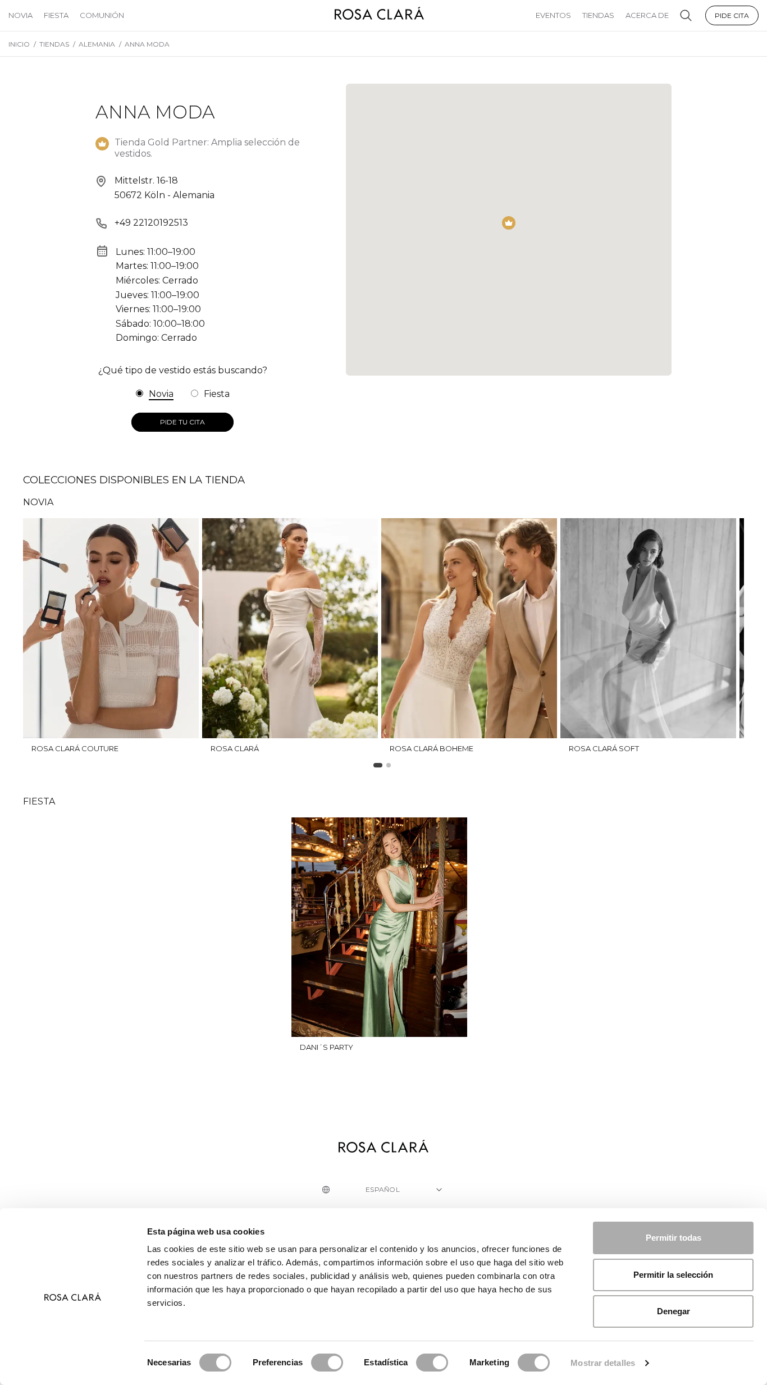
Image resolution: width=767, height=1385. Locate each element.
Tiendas (598, 15)
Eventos (553, 15)
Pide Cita (732, 15)
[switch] (327, 1363)
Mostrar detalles (602, 1363)
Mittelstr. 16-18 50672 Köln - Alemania (164, 187)
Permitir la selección (673, 1274)
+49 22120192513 (151, 222)
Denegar (673, 1311)
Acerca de (647, 15)
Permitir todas (673, 1237)
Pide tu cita (182, 422)
